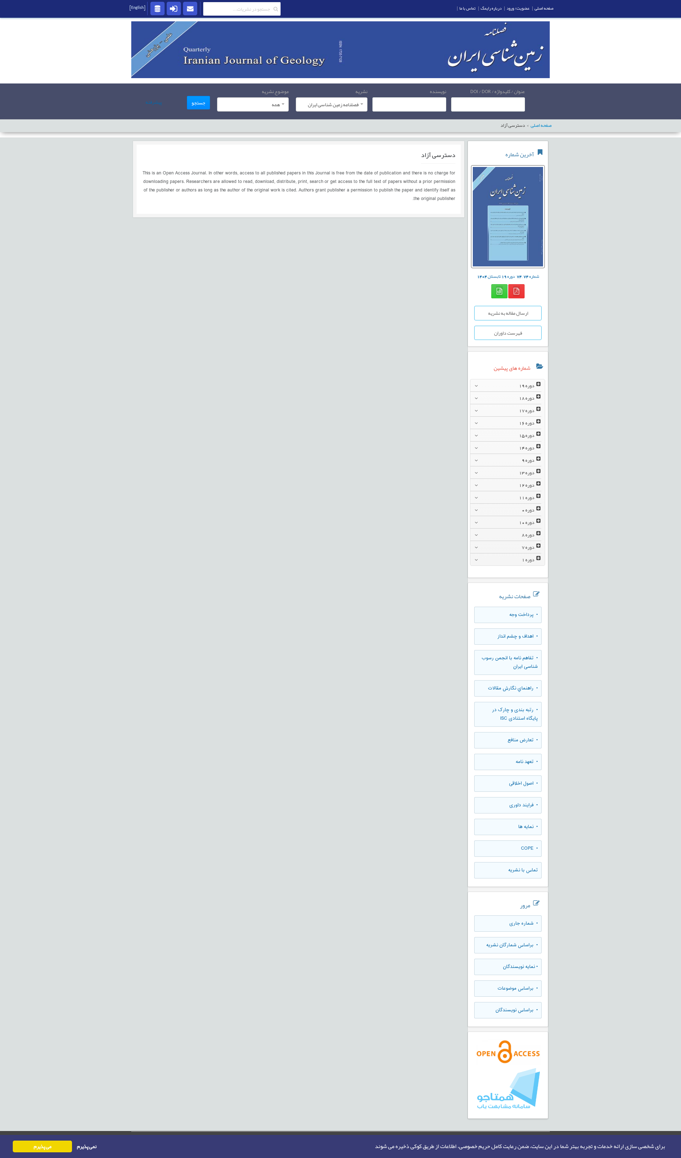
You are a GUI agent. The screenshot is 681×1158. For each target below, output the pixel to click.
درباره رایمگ (491, 8)
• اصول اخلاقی (523, 784)
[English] (137, 7)
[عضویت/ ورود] (174, 8)
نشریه (361, 91)
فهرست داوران (508, 333)
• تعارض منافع (523, 740)
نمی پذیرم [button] (86, 1146)
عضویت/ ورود (518, 8)
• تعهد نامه (527, 762)
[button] (373, 1147)
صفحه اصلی (541, 125)
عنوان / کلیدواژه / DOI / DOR (497, 91)
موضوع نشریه (275, 91)
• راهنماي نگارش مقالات (513, 688)
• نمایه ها (528, 827)
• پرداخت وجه (523, 615)
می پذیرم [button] (42, 1146)
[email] (190, 8)
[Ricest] (157, 8)
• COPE (529, 849)
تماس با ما (467, 8)
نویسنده (438, 91)
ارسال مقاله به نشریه (508, 313)
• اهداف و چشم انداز (517, 636)
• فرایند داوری (523, 805)
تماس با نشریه (523, 870)
